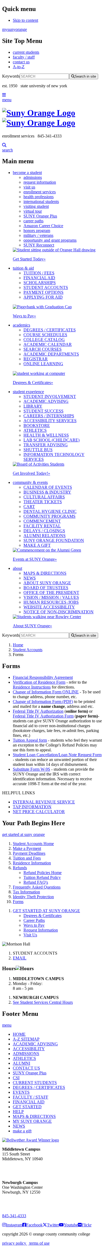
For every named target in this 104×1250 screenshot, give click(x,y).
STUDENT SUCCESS (43, 411)
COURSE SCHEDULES (45, 334)
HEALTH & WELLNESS (46, 435)
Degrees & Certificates (33, 382)
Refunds (20, 867)
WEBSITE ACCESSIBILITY (49, 607)
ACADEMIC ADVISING (46, 401)
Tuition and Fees (27, 858)
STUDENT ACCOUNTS (45, 287)
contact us (21, 62)
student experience (28, 391)
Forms (18, 901)
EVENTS (21, 1092)
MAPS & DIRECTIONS (44, 573)
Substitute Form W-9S (31, 769)
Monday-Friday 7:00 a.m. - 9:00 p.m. (19, 1202)
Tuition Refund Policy (42, 877)
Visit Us (30, 935)
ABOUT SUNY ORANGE (47, 583)
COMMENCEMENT (42, 521)
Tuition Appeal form (30, 740)
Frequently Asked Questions (37, 887)
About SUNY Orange (32, 626)
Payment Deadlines (29, 853)
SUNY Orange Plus (40, 216)
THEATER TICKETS (42, 501)
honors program (36, 230)
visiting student (36, 206)
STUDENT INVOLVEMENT (49, 396)
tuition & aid (23, 268)
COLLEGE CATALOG (44, 339)
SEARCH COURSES (42, 349)
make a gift (22, 1131)
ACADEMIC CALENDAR (47, 344)
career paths (33, 221)
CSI (16, 1077)
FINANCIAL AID (39, 278)
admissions (32, 177)
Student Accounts (27, 649)
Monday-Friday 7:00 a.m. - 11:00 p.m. (20, 1168)
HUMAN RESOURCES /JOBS (51, 602)
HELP (18, 1111)
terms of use (39, 1243)
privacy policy (14, 1243)
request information (39, 182)
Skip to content (25, 20)
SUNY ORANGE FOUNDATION (53, 540)
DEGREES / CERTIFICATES (49, 330)
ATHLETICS (35, 430)
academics (21, 325)
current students (26, 52)
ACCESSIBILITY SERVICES (50, 420)
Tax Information (26, 892)
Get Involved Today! (31, 473)
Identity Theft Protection (33, 896)
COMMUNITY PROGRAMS (49, 516)
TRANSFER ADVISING (45, 445)
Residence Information (32, 863)
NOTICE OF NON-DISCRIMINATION (58, 612)
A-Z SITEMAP (26, 1039)
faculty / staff (24, 57)
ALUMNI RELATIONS (44, 535)
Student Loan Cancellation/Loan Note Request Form (57, 754)
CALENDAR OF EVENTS (47, 487)
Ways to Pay (24, 316)
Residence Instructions (32, 687)
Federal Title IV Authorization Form (43, 716)
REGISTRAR (35, 359)
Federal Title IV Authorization (38, 711)
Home (18, 645)
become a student (27, 172)
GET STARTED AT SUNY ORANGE (46, 910)
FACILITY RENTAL (42, 526)
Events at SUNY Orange (35, 559)
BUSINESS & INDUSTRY (47, 492)
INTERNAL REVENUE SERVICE (44, 802)
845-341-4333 (14, 1215)
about (17, 568)
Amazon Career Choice (43, 225)
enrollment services (39, 192)
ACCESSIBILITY (29, 1048)
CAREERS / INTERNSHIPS (48, 416)
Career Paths (34, 920)
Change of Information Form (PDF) (43, 701)
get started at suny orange (23, 834)
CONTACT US (26, 1068)
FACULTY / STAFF (30, 1097)
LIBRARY (32, 406)
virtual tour (32, 211)
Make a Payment (27, 848)
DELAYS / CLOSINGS (44, 530)
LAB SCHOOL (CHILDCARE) (51, 440)
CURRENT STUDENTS (35, 1082)
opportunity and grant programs (50, 240)
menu (6, 99)
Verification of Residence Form (39, 682)
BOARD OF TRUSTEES (45, 587)
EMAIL (19, 958)
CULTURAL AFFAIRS (44, 497)
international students (41, 201)
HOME (19, 1034)
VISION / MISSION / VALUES (51, 597)
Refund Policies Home (42, 872)
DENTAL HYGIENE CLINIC (50, 511)
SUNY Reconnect (38, 245)
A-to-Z (19, 66)
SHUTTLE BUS (38, 449)
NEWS (29, 578)
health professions (38, 196)
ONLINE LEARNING (43, 363)
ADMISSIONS (26, 1053)
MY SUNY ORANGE (32, 1121)
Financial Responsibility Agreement (43, 677)
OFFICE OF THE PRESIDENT (51, 592)
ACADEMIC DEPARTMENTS (51, 354)
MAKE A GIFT (37, 545)
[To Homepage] (52, 118)
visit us (29, 187)
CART (29, 506)
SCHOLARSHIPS (39, 282)
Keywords (11, 76)
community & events (30, 482)
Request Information (40, 930)
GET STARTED (27, 1106)
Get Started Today (29, 259)
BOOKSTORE (36, 425)
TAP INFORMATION (32, 807)
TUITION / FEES (38, 273)
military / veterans (38, 235)
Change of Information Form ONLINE (46, 692)
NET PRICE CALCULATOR (39, 811)
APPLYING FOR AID (43, 297)
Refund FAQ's (35, 882)
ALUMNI (21, 1063)
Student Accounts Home (33, 843)
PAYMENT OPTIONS (43, 292)
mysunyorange (14, 29)
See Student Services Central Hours (43, 1002)
